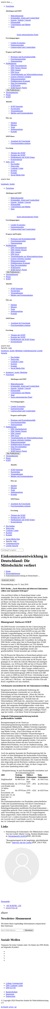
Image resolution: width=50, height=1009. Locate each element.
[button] (5, 2)
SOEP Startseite (17, 106)
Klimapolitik (15, 22)
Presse (8, 95)
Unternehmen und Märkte (20, 25)
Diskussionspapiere (18, 79)
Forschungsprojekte (18, 59)
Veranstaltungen (12, 92)
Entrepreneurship (17, 45)
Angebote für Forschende (20, 141)
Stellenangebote (17, 129)
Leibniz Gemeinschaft (14, 983)
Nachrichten (15, 109)
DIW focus (15, 72)
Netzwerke (15, 166)
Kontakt (14, 132)
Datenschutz (10, 996)
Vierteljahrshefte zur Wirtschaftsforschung (27, 74)
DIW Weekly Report (19, 68)
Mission (14, 125)
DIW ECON (11, 988)
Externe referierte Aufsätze (21, 77)
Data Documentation (19, 83)
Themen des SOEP (18, 153)
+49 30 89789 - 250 (13, 906)
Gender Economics (18, 43)
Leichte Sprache (12, 546)
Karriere (14, 170)
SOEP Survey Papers (19, 88)
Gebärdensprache (12, 543)
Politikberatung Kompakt (20, 81)
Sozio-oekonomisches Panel (27, 35)
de (11, 348)
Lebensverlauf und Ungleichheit (23, 47)
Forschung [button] (10, 6)
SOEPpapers (16, 85)
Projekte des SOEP (18, 155)
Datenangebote (16, 61)
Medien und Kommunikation (22, 113)
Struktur (14, 123)
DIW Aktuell (16, 70)
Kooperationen (16, 159)
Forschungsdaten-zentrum (20, 143)
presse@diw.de (11, 908)
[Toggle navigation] (11, 2)
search (3, 2)
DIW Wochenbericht (19, 66)
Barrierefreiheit (11, 992)
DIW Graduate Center (14, 985)
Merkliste (16, 372)
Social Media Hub (18, 175)
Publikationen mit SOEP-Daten (23, 157)
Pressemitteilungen (13, 573)
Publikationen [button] (11, 63)
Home (8, 571)
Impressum (10, 994)
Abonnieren (29, 930)
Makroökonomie (17, 16)
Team (13, 127)
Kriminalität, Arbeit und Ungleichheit (25, 18)
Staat (12, 27)
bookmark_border (8, 184)
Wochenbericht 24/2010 (17, 836)
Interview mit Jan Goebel (22, 842)
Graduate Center (17, 168)
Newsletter (5, 935)
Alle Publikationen (13, 90)
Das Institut (15, 164)
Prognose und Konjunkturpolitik (23, 57)
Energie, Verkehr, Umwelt (21, 20)
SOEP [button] (8, 97)
